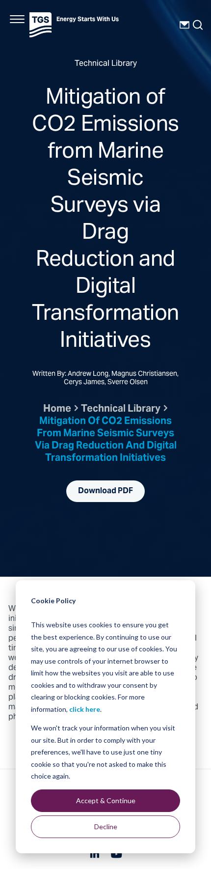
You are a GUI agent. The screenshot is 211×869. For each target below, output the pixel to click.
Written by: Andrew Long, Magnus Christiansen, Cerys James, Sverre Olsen (105, 379)
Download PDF (105, 491)
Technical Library (120, 409)
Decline (105, 826)
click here (84, 709)
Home (57, 409)
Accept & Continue (105, 800)
